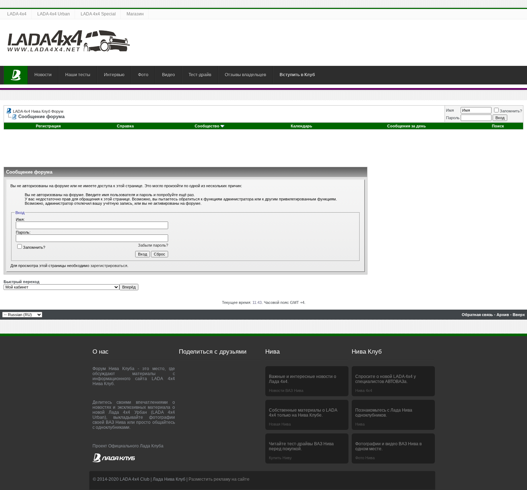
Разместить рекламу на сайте (219, 479)
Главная (16, 75)
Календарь (301, 126)
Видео (168, 74)
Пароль (453, 118)
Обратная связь (477, 314)
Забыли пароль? (153, 245)
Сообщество (207, 126)
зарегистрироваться (108, 265)
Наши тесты (77, 74)
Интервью (114, 74)
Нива (360, 424)
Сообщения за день (406, 126)
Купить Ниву (280, 458)
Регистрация (48, 126)
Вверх (519, 314)
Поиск (498, 126)
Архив (503, 314)
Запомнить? (511, 111)
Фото (143, 74)
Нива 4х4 (363, 390)
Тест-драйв (200, 74)
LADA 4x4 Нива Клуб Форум (38, 111)
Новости (43, 74)
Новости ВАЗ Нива (286, 390)
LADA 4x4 (17, 13)
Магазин (135, 13)
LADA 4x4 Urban (53, 13)
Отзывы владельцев (245, 74)
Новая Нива (280, 424)
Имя (450, 110)
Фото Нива (365, 458)
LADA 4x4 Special (98, 13)
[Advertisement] (263, 151)
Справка (125, 126)
